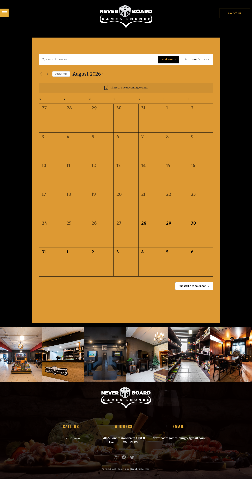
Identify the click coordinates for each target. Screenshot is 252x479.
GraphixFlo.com (140, 469)
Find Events (168, 59)
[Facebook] (124, 457)
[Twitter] (132, 457)
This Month (61, 74)
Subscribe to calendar (192, 286)
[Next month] (48, 74)
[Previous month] (41, 74)
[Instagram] (116, 457)
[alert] (126, 87)
